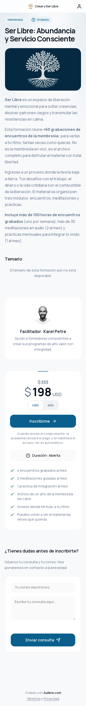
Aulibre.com (52, 693)
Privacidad (51, 698)
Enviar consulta (40, 640)
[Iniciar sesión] (79, 6)
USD (35, 405)
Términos (33, 698)
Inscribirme (39, 421)
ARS (51, 405)
